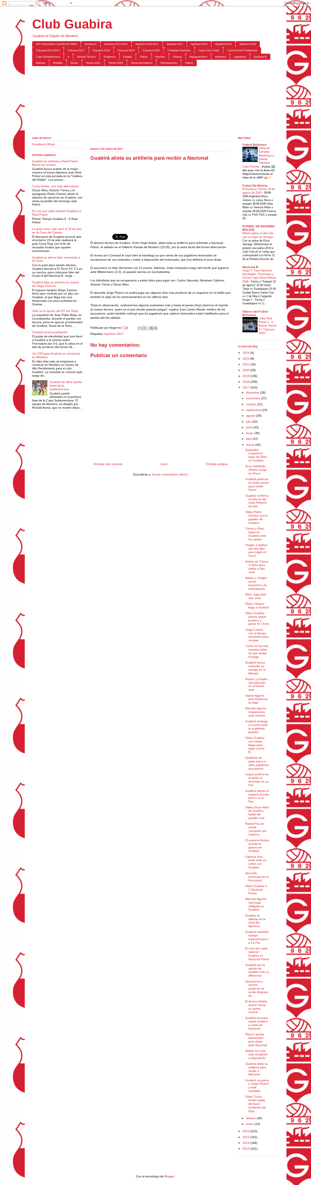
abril (249, 438)
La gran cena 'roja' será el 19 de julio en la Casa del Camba (57, 230)
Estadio (127, 56)
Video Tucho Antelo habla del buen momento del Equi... (255, 1103)
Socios (74, 62)
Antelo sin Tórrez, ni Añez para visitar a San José (257, 567)
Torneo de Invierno (141, 62)
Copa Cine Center (208, 50)
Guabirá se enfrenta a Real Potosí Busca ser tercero (55, 162)
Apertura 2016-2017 (147, 44)
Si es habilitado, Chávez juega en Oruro (256, 469)
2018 (246, 381)
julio (249, 421)
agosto (251, 415)
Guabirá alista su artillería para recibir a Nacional (256, 1069)
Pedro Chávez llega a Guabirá (257, 605)
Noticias (40, 62)
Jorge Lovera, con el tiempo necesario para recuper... (256, 635)
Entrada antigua (216, 464)
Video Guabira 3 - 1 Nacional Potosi (257, 889)
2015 (246, 1137)
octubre (251, 404)
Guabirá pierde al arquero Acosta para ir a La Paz (257, 796)
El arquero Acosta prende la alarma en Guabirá (257, 845)
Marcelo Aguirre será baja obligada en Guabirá (255, 904)
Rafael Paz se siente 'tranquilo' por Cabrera (256, 829)
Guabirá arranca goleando (49, 332)
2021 (246, 364)
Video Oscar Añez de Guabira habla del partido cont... (257, 813)
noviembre (253, 398)
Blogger (169, 1176)
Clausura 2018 (101, 50)
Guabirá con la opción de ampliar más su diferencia (257, 970)
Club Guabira (72, 24)
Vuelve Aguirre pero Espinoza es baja (256, 699)
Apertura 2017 (175, 44)
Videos (189, 62)
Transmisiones (168, 62)
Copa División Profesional (242, 50)
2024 (246, 352)
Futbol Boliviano (254, 144)
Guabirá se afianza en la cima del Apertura (255, 921)
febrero (251, 1118)
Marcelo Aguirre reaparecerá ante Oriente (255, 712)
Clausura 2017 (76, 50)
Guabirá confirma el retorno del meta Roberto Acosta (256, 501)
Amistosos (90, 44)
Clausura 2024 (151, 50)
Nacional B (260, 56)
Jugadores (240, 56)
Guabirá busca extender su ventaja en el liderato (255, 668)
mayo (250, 433)
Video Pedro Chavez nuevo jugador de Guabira (256, 517)
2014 (246, 1142)
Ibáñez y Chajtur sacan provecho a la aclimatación (256, 583)
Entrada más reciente (108, 464)
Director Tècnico (86, 56)
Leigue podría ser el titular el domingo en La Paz (257, 780)
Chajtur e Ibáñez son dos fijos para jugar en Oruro (256, 550)
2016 (246, 1131)
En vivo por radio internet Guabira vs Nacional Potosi (257, 954)
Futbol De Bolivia (254, 185)
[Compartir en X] (148, 328)
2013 (246, 1148)
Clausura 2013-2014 (48, 50)
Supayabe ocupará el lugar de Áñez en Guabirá (256, 455)
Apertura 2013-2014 (116, 44)
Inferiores (220, 56)
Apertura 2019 (223, 44)
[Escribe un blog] (144, 328)
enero (250, 1124)
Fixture (144, 56)
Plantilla (57, 62)
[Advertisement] (155, 102)
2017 (246, 387)
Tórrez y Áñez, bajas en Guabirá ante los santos (255, 534)
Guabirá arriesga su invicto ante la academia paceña (256, 727)
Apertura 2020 (247, 44)
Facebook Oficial (43, 144)
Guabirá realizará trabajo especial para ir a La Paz (257, 937)
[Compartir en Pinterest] (156, 328)
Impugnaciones (198, 56)
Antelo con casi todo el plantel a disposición (256, 1054)
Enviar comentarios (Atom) (170, 474)
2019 (246, 376)
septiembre (254, 410)
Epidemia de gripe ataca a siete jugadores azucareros (257, 763)
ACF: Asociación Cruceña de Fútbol (56, 44)
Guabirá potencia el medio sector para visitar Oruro (257, 484)
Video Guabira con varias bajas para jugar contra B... (254, 745)
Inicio (164, 464)
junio (249, 427)
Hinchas (160, 56)
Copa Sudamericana (48, 56)
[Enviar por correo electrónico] (140, 328)
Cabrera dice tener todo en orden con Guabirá (255, 862)
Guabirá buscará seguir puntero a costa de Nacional (256, 1023)
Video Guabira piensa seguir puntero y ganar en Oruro (257, 618)
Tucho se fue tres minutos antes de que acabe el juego (256, 651)
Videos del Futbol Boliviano (255, 313)
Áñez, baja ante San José (255, 596)
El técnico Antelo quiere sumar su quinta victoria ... (256, 1007)
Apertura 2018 (199, 44)
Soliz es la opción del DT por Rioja (55, 311)
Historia (177, 56)
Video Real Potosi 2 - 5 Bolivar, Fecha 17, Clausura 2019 (267, 326)
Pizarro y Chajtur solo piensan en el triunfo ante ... (256, 684)
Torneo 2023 (115, 62)
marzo (250, 444)
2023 (246, 358)
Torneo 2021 (93, 62)
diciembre (253, 392)
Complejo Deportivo (179, 50)
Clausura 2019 (126, 50)
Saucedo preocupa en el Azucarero (256, 876)
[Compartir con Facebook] (152, 328)
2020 (246, 370)
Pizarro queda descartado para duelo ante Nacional (256, 1040)
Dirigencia (110, 56)
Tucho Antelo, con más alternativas (55, 186)
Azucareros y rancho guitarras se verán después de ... (256, 988)
